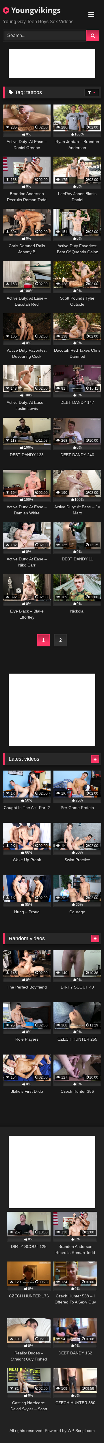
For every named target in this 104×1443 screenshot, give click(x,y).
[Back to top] (86, 1425)
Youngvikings (35, 10)
